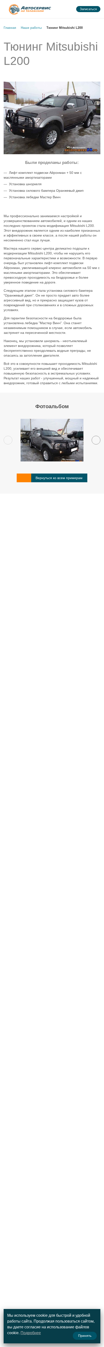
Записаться (88, 9)
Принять (84, 1336)
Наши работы (31, 28)
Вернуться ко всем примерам (59, 478)
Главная (10, 28)
